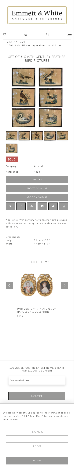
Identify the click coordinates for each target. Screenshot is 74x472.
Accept (37, 460)
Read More (37, 432)
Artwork (20, 42)
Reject (37, 446)
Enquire (37, 179)
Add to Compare (37, 197)
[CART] (4, 34)
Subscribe (37, 396)
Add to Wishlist (37, 188)
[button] (48, 34)
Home (9, 42)
